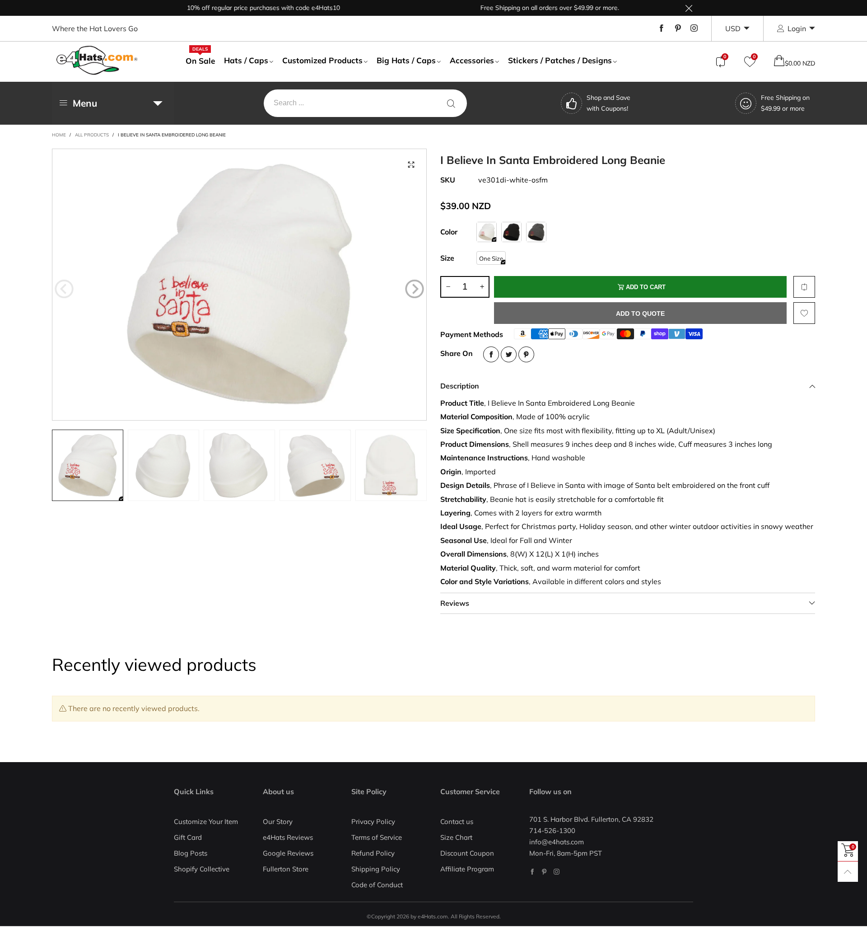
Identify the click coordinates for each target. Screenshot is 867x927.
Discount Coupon (467, 853)
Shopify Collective (201, 869)
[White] (486, 232)
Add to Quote (640, 313)
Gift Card (188, 837)
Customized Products (322, 60)
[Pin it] (526, 354)
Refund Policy (373, 853)
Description (459, 385)
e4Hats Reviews (288, 837)
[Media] (411, 164)
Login (797, 28)
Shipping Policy (375, 869)
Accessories (472, 60)
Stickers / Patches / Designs (560, 60)
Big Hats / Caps (406, 60)
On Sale (200, 61)
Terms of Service (376, 837)
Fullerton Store (285, 869)
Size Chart (456, 837)
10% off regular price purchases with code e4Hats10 (244, 8)
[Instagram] (694, 28)
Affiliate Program (467, 869)
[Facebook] (661, 28)
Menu (85, 103)
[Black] (511, 232)
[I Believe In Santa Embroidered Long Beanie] (239, 284)
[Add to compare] (804, 287)
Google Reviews (288, 853)
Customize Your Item (206, 821)
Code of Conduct (377, 884)
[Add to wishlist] (804, 313)
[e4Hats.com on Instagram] (556, 871)
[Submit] (451, 103)
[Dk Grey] (536, 232)
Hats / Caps (246, 60)
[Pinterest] (678, 28)
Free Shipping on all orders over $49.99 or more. (530, 8)
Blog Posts (190, 853)
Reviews (454, 603)
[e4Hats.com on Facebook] (532, 871)
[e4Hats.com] (97, 60)
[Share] (491, 354)
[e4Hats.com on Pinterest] (544, 871)
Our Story (278, 821)
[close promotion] (688, 8)
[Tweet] (509, 354)
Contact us (456, 821)
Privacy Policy (373, 821)
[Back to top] (848, 871)
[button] (64, 289)
